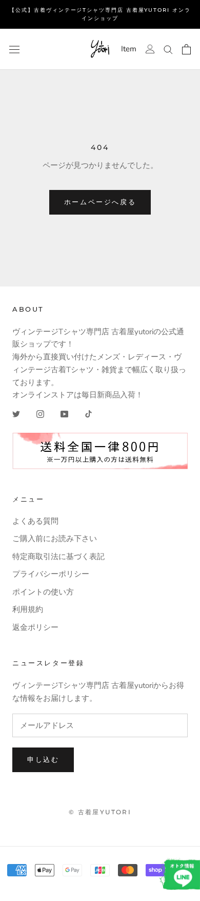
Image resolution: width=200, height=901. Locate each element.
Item (128, 49)
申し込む (43, 759)
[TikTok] (88, 413)
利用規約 (27, 609)
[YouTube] (64, 413)
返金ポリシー (35, 627)
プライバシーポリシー (50, 574)
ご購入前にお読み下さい (54, 538)
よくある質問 (35, 521)
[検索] (168, 49)
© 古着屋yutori (100, 812)
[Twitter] (16, 413)
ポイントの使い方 (43, 592)
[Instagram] (40, 413)
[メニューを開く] (14, 49)
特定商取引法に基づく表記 (58, 556)
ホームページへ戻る (100, 202)
